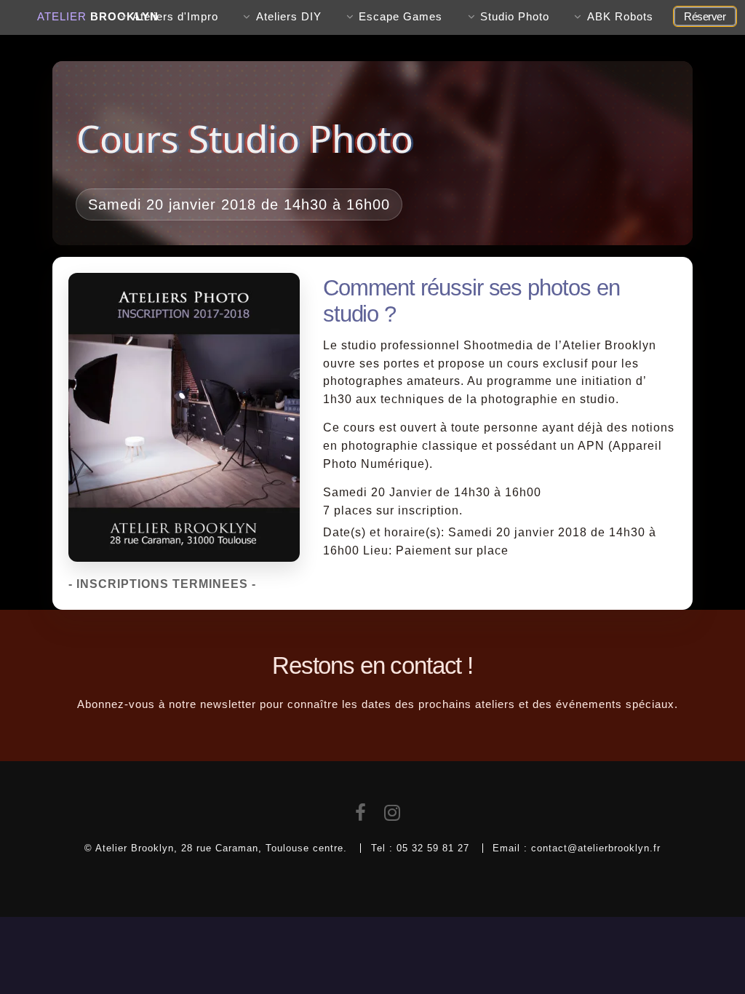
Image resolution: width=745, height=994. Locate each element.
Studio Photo (514, 17)
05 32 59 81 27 (433, 848)
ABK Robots (620, 17)
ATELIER (98, 17)
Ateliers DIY (289, 17)
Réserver (704, 17)
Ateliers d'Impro (175, 17)
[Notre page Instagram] (392, 816)
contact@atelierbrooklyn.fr (596, 848)
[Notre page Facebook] (361, 816)
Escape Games (400, 17)
